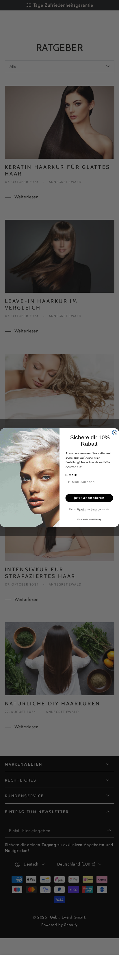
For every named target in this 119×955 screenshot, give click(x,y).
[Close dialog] (114, 432)
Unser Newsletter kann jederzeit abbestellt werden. (89, 510)
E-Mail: (71, 475)
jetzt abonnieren (89, 498)
